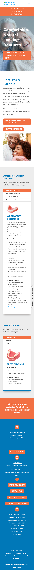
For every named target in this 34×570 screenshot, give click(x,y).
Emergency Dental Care (13, 553)
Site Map (16, 558)
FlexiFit (8, 340)
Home (12, 550)
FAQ (24, 553)
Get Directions (17, 11)
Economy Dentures (12, 200)
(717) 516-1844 (18, 404)
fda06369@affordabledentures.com (16, 465)
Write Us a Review (17, 485)
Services (19, 550)
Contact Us (17, 491)
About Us (16, 556)
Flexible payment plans (14, 307)
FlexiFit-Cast (10, 337)
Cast (7, 343)
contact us (10, 407)
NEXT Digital (17, 567)
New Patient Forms (17, 14)
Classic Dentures (12, 197)
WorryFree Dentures (13, 190)
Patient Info (7, 556)
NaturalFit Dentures (13, 193)
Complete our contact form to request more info (15, 55)
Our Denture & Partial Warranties (15, 121)
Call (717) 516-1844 (17, 8)
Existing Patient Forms (17, 503)
